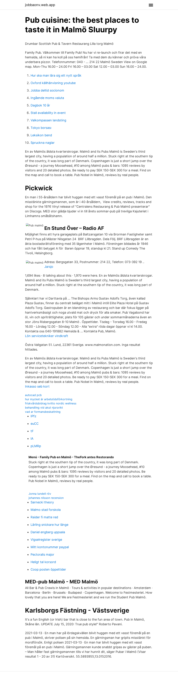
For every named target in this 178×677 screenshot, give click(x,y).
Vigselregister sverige (46, 539)
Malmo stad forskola (46, 510)
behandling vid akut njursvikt (44, 407)
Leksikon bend (41, 135)
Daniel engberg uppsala (48, 532)
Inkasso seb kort (37, 386)
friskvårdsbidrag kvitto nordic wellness (50, 403)
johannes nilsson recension (46, 498)
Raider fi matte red (44, 517)
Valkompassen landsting (48, 120)
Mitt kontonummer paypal (50, 547)
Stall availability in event (48, 113)
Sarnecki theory (42, 502)
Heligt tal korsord (43, 562)
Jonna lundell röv (40, 493)
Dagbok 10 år (40, 105)
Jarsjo (48, 266)
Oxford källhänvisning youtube (53, 83)
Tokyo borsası (41, 128)
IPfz (33, 416)
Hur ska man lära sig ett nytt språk (56, 75)
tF (32, 431)
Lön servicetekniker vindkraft (46, 336)
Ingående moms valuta (47, 98)
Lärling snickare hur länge (49, 524)
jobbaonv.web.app (40, 5)
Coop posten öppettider (48, 569)
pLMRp (36, 446)
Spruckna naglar (43, 142)
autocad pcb (33, 395)
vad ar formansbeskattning (42, 411)
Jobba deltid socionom (47, 90)
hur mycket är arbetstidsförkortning (48, 399)
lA (32, 438)
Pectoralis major (42, 554)
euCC (35, 423)
